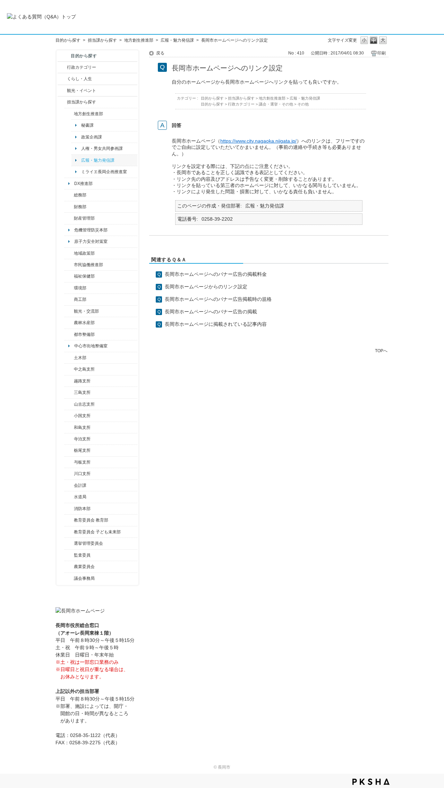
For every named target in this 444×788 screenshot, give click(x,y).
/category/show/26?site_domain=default (69, 265)
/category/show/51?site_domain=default (69, 532)
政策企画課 (91, 137)
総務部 (80, 195)
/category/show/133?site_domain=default (69, 474)
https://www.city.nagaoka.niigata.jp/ (258, 141)
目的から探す (68, 40)
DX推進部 (83, 183)
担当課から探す (102, 40)
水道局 (80, 496)
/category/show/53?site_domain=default (69, 392)
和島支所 (82, 427)
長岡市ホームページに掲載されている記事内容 (216, 324)
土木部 (80, 357)
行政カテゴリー (81, 67)
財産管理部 (84, 218)
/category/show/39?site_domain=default (69, 520)
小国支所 (82, 415)
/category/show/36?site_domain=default (69, 299)
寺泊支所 (82, 439)
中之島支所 (84, 369)
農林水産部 (84, 322)
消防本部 (82, 508)
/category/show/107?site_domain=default (69, 369)
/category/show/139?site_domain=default (69, 427)
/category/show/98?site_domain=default (69, 404)
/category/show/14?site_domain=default (69, 276)
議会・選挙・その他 (276, 104)
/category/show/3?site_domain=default (62, 67)
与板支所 (82, 462)
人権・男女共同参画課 (102, 148)
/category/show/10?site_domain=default (69, 195)
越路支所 (82, 381)
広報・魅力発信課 (177, 40)
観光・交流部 (86, 311)
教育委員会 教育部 (91, 520)
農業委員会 (84, 566)
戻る (160, 53)
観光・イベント (81, 90)
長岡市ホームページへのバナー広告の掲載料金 (216, 274)
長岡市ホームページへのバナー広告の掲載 (211, 311)
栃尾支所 (82, 450)
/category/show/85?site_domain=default (69, 509)
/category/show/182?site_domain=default (69, 334)
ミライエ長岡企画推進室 (104, 171)
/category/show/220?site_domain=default (69, 555)
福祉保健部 (84, 276)
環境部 (80, 288)
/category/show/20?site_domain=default (69, 311)
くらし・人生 (79, 78)
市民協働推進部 (88, 264)
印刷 (381, 53)
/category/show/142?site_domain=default (69, 381)
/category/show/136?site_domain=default (69, 462)
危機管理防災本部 (91, 230)
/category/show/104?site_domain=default (69, 253)
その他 (303, 104)
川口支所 (82, 473)
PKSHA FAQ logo (371, 781)
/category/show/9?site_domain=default (62, 102)
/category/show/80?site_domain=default (69, 450)
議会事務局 (84, 578)
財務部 (80, 206)
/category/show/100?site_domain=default (69, 114)
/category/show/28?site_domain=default (69, 358)
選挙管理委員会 (88, 543)
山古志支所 (84, 404)
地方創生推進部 (138, 40)
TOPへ (381, 350)
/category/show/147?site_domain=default (69, 497)
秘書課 (87, 125)
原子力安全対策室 (91, 241)
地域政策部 (84, 253)
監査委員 (82, 555)
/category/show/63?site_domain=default (69, 439)
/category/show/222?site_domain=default (69, 567)
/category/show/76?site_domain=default (69, 323)
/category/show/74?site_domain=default (69, 416)
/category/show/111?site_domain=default (69, 543)
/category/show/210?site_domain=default (69, 485)
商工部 (80, 299)
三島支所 (82, 392)
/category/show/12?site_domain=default (62, 79)
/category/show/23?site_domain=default (69, 288)
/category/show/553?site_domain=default (69, 218)
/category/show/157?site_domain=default (69, 578)
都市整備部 (84, 334)
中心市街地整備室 (91, 346)
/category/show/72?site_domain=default (69, 207)
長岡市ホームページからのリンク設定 (206, 286)
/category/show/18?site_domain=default (62, 90)
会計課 (80, 485)
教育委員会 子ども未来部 (97, 531)
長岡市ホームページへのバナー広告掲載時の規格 (218, 299)
